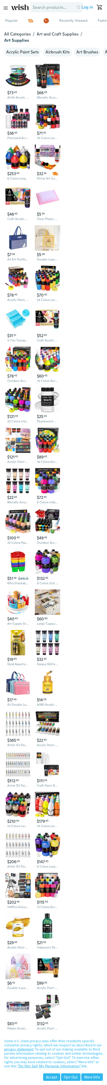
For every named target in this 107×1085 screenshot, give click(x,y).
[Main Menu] (5, 8)
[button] (78, 7)
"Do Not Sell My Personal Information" (49, 1066)
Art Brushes (87, 52)
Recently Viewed (73, 20)
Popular (11, 20)
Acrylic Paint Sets (22, 52)
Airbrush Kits (57, 52)
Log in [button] (87, 7)
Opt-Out (71, 1077)
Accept (51, 1077)
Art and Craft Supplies (57, 34)
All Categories (17, 34)
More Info (92, 1077)
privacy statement (19, 1049)
